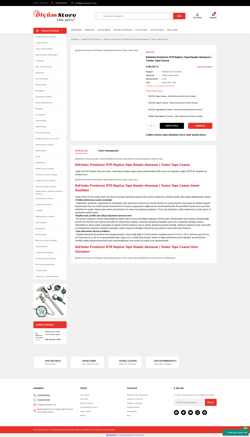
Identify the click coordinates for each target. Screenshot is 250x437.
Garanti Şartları (133, 407)
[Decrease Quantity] (147, 126)
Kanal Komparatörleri (44, 103)
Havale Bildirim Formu (89, 407)
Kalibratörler (40, 163)
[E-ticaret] (124, 435)
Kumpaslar (40, 73)
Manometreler (41, 234)
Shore (38, 157)
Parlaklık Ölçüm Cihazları (46, 180)
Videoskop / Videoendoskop (47, 276)
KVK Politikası (157, 30)
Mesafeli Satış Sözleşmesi (137, 395)
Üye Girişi (84, 399)
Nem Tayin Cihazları (44, 67)
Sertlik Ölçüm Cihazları (45, 169)
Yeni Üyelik (84, 395)
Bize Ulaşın (172, 30)
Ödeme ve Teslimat (135, 399)
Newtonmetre (41, 151)
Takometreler (41, 121)
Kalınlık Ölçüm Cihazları (45, 216)
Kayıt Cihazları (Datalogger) (47, 55)
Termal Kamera (42, 246)
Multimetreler (41, 127)
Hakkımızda (76, 30)
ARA (179, 16)
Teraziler (39, 210)
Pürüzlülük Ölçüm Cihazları (46, 174)
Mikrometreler (41, 85)
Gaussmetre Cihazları (44, 198)
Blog (129, 415)
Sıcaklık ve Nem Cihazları (46, 37)
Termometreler (42, 43)
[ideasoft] (111, 435)
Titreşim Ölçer (41, 270)
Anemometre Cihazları (45, 252)
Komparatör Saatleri (44, 97)
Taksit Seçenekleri (108, 151)
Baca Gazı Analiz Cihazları (46, 240)
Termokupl (40, 61)
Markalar (89, 30)
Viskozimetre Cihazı (44, 204)
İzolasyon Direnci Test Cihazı (47, 139)
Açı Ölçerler (40, 115)
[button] (63, 37)
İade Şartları (132, 411)
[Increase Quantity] (153, 126)
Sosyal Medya (103, 30)
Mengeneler (40, 228)
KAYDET (210, 402)
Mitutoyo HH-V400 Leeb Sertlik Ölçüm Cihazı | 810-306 (52, 333)
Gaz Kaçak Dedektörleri (45, 264)
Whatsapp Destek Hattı (237, 432)
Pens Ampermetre (43, 133)
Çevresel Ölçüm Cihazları (46, 258)
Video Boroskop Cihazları (46, 186)
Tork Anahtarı (41, 222)
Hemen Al (200, 126)
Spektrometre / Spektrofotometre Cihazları (49, 192)
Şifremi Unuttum (86, 403)
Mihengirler (40, 91)
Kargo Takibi (85, 411)
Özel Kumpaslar (42, 79)
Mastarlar (39, 109)
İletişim (83, 415)
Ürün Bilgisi (81, 151)
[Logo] (54, 16)
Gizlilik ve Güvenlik (123, 30)
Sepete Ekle (172, 126)
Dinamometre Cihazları (45, 145)
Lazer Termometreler (44, 49)
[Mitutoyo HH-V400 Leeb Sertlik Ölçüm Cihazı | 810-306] (40, 336)
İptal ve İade (141, 30)
